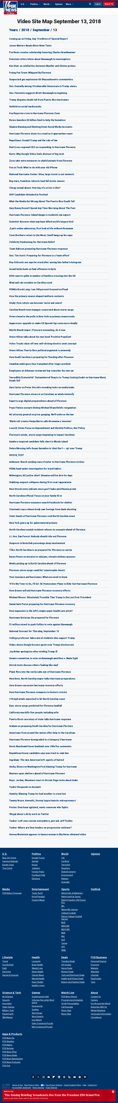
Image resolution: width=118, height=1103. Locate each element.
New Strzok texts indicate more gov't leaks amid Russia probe (42, 489)
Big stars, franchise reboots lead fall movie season (36, 181)
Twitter (38, 1077)
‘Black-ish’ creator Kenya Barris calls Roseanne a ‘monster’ (40, 421)
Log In (98, 4)
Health (36, 957)
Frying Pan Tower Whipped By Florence (30, 72)
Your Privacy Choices (53, 1085)
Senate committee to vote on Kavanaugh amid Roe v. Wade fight (43, 658)
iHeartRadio (85, 1077)
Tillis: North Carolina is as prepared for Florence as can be (40, 550)
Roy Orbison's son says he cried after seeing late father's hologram (45, 262)
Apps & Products (12, 1034)
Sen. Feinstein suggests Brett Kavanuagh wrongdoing (38, 93)
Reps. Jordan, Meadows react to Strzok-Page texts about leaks (43, 780)
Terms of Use (17, 1085)
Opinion (58, 4)
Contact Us (92, 1085)
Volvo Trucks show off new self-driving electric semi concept (42, 343)
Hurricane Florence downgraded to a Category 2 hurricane (40, 739)
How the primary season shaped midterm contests (36, 296)
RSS (69, 1077)
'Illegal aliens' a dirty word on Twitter (29, 814)
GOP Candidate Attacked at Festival (28, 194)
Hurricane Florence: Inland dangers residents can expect (39, 215)
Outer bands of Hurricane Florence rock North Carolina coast (42, 516)
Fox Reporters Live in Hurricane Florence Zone (34, 113)
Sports (65, 889)
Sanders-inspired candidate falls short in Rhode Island (38, 441)
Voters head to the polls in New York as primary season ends (42, 316)
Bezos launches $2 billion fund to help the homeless (37, 120)
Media (6, 889)
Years (13, 30)
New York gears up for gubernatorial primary (33, 523)
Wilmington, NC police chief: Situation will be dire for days (40, 475)
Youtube (48, 1077)
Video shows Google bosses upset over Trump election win (41, 644)
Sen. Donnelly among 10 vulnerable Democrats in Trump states (43, 86)
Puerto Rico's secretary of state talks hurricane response (40, 719)
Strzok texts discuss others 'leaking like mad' (33, 665)
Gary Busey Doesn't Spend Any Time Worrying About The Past (42, 208)
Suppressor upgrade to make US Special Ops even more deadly (43, 323)
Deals (64, 957)
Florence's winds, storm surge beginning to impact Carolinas (42, 434)
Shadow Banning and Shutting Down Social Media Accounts (40, 127)
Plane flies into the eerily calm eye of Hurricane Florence (40, 672)
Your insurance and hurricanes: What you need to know (38, 577)
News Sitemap (38, 1088)
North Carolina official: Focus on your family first (35, 495)
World (47, 4)
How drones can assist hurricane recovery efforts (36, 685)
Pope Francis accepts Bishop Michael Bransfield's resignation (42, 407)
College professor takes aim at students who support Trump (42, 638)
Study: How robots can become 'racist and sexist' (35, 303)
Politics (34, 4)
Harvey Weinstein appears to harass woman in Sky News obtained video (47, 834)
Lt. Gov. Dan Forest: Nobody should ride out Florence (37, 536)
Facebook (33, 1077)
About (94, 992)
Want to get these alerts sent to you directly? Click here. (26, 1098)
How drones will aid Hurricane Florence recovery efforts (39, 590)
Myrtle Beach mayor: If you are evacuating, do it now (37, 330)
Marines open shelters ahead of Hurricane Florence (37, 773)
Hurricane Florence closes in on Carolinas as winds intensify (41, 394)
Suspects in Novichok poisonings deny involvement (37, 543)
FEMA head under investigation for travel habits (35, 468)
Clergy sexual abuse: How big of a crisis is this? (34, 187)
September (41, 30)
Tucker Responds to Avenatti (25, 787)
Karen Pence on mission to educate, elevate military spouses (42, 556)
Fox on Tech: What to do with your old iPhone (33, 167)
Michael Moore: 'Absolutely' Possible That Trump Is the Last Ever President (50, 597)
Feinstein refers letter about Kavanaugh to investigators (39, 59)
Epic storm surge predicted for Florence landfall (35, 705)
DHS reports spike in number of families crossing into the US (42, 276)
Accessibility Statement (21, 1088)
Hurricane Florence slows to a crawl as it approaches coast (41, 133)
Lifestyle (7, 957)
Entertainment (40, 889)
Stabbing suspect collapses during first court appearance (40, 482)
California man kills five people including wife (33, 712)
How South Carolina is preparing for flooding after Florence (41, 357)
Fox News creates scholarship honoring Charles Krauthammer (42, 52)
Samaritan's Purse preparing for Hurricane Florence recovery (42, 604)
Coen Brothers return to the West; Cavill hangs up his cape (41, 235)
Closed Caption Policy (72, 1085)
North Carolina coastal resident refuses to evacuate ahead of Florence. (47, 529)
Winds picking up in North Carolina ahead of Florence (37, 563)
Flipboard (54, 1077)
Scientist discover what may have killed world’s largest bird (41, 221)
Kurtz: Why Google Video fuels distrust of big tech (36, 154)
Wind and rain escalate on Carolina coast (30, 282)
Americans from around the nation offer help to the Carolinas (42, 732)
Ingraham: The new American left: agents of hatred (36, 760)
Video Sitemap (51, 1088)
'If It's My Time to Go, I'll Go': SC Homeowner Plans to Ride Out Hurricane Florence (53, 583)
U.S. (23, 4)
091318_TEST (16, 455)
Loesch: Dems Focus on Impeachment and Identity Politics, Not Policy (47, 428)
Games (36, 992)
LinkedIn (59, 1077)
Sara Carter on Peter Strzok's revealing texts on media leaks (41, 387)
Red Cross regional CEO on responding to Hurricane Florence (42, 147)
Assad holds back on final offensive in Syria (32, 269)
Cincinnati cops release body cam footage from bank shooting (42, 509)
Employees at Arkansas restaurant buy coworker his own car (41, 370)
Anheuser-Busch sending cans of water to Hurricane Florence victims (46, 462)
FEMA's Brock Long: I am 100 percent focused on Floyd (38, 289)
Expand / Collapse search (90, 4)
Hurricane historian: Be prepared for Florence (34, 617)
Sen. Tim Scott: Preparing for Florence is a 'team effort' (39, 255)
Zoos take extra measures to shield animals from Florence (40, 160)
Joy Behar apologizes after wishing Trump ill (33, 651)
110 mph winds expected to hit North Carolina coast (37, 699)
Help (84, 1085)
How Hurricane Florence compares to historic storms (38, 692)
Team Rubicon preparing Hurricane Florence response (38, 248)
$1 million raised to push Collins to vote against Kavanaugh (40, 624)
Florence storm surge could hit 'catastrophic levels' (37, 570)
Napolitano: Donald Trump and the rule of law (33, 140)
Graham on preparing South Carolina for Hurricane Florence (41, 726)
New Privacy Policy (31, 1085)
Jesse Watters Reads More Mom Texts (30, 45)
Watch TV (109, 4)
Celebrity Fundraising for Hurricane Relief (32, 242)
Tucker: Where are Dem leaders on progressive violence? (40, 827)
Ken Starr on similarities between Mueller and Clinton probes (42, 66)
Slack (64, 1077)
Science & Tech (11, 992)
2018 (25, 30)
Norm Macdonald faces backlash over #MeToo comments (40, 746)
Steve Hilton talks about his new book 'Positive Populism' (40, 336)
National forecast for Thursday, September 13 (34, 631)
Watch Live (67, 992)
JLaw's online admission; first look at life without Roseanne (41, 228)
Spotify (80, 1077)
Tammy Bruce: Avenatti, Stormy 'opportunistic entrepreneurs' (42, 800)
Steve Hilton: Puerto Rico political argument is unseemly (40, 350)
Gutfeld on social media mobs (25, 106)
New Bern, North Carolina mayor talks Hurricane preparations (42, 678)
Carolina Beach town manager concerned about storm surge (41, 309)
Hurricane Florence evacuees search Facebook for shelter (40, 502)
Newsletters (74, 1077)
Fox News (10, 8)
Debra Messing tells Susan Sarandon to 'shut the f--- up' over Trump (45, 448)
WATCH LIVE (8, 1091)
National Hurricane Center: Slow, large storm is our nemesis (41, 174)
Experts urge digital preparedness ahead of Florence (37, 401)
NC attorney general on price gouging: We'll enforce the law (41, 414)
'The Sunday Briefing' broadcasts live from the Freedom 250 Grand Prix (52, 1095)
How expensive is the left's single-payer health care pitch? (41, 611)
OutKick (95, 889)
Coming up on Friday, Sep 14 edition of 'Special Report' (38, 38)
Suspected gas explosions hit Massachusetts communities (41, 79)
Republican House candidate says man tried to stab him (39, 753)
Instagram (43, 1077)
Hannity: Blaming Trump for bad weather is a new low (37, 793)
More (68, 4)
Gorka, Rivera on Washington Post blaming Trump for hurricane (43, 766)
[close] (113, 1091)
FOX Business (99, 957)
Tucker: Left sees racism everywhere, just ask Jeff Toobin (40, 821)
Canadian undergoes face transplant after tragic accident (40, 364)
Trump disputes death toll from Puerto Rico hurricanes (39, 99)
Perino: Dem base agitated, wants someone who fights (38, 807)
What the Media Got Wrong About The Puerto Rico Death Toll (42, 201)
